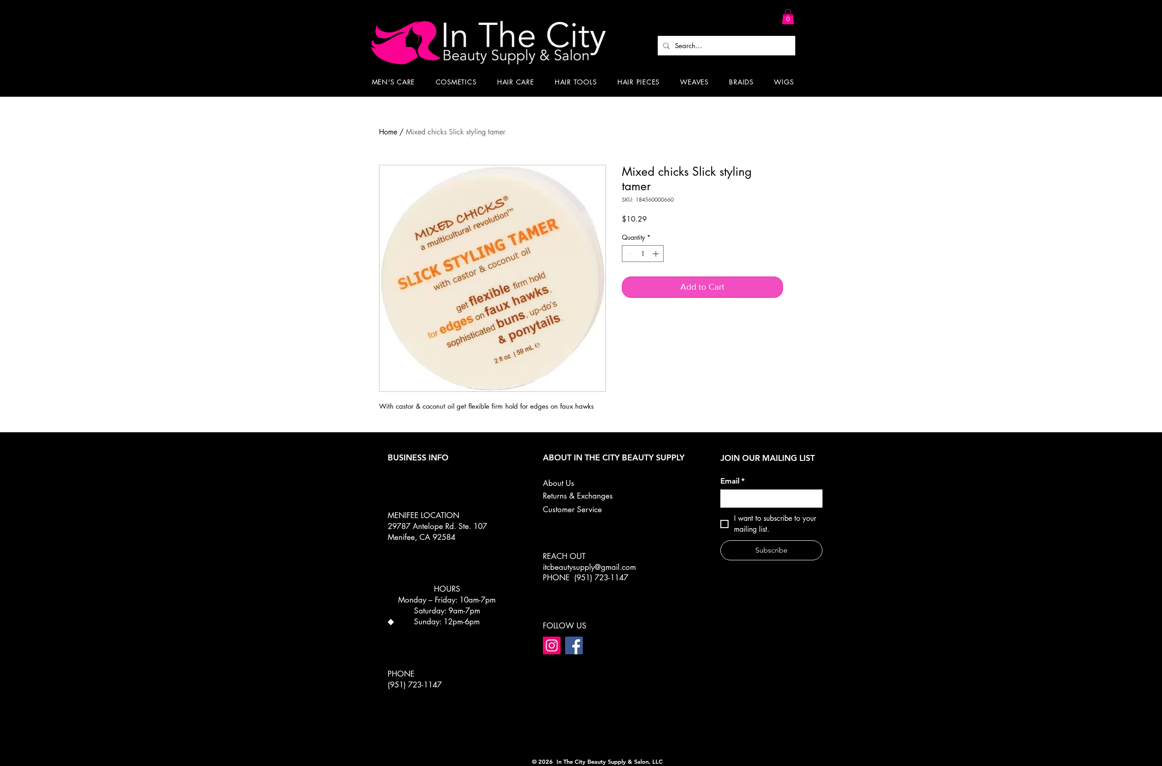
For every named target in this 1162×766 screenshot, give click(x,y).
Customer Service (572, 509)
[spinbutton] (643, 254)
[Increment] (656, 254)
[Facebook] (574, 645)
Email (732, 480)
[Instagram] (552, 645)
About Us (558, 483)
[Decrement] (629, 254)
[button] (788, 16)
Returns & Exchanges (578, 496)
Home (388, 132)
